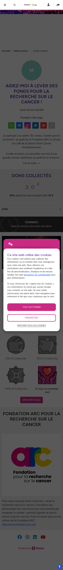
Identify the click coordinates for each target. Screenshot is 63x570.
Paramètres (31, 317)
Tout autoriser (31, 307)
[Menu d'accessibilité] (59, 566)
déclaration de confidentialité (37, 275)
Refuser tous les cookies (31, 325)
